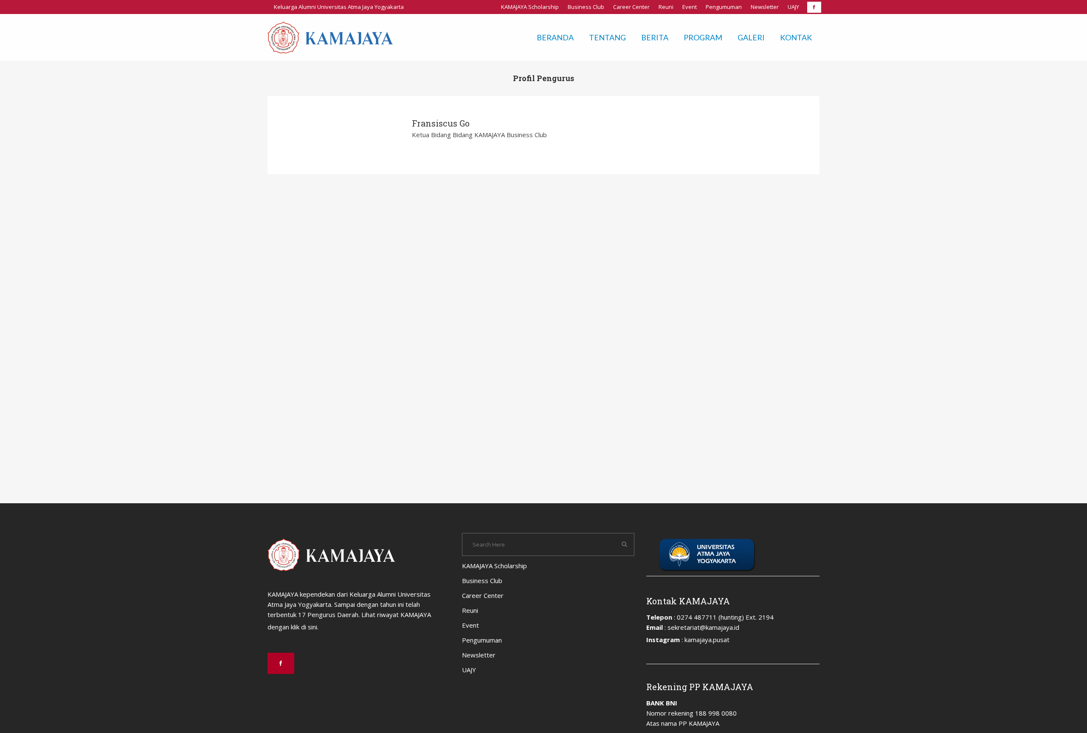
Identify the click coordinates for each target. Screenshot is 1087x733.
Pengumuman (724, 7)
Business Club (586, 7)
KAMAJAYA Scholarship (530, 7)
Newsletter (765, 7)
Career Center (631, 7)
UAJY (793, 7)
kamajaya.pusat (706, 639)
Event (689, 7)
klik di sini (304, 627)
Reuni (666, 7)
